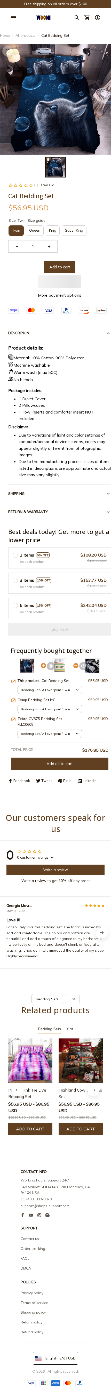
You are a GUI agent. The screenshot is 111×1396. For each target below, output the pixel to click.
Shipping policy (33, 1312)
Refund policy (32, 1332)
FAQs (25, 1258)
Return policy (31, 1322)
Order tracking (33, 1248)
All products (25, 35)
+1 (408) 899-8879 (36, 1199)
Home (5, 35)
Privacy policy (32, 1293)
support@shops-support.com (45, 1205)
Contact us (30, 1238)
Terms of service (34, 1302)
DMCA (26, 1268)
